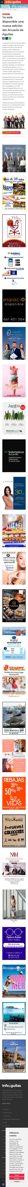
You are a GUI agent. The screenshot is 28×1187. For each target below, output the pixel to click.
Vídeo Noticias (8, 1112)
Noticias (9, 9)
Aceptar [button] (17, 1175)
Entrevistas (7, 1116)
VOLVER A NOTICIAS (12, 132)
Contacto (6, 1125)
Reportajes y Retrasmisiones (12, 1119)
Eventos (6, 1149)
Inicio (3, 9)
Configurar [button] (17, 1181)
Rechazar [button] (16, 1178)
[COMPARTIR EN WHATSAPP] (10, 38)
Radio (5, 1122)
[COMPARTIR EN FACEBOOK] (3, 38)
